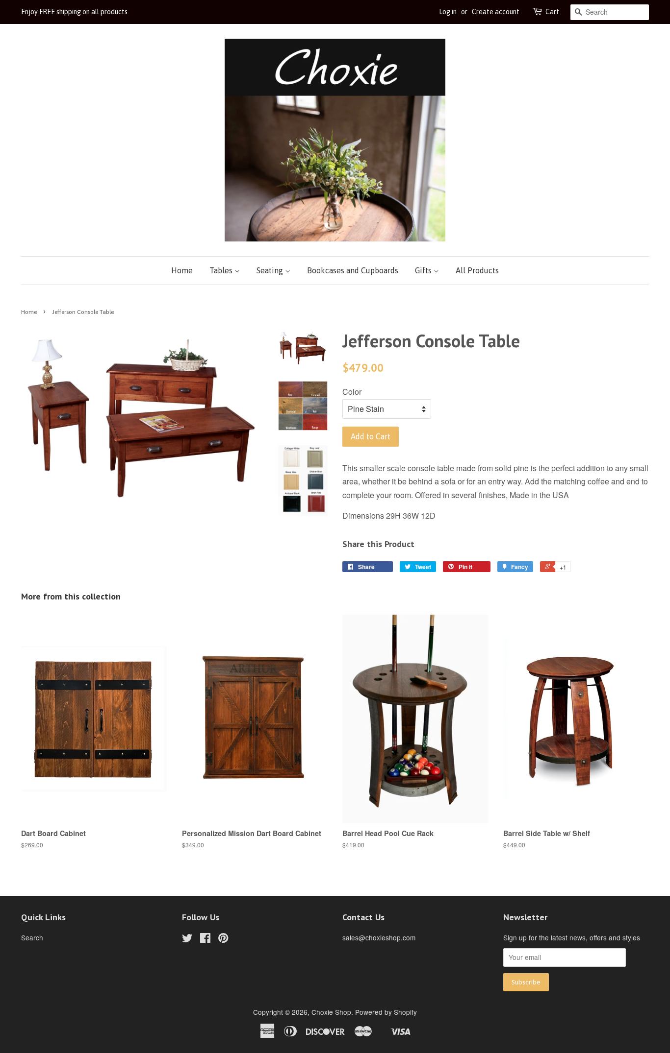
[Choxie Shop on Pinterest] (223, 939)
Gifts (424, 270)
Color (351, 391)
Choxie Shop (331, 1012)
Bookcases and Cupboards (352, 270)
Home (182, 270)
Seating (271, 270)
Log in (448, 12)
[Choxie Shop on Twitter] (187, 939)
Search (32, 937)
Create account (495, 12)
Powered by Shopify (386, 1012)
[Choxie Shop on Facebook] (205, 939)
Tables (221, 270)
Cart (552, 12)
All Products (477, 270)
